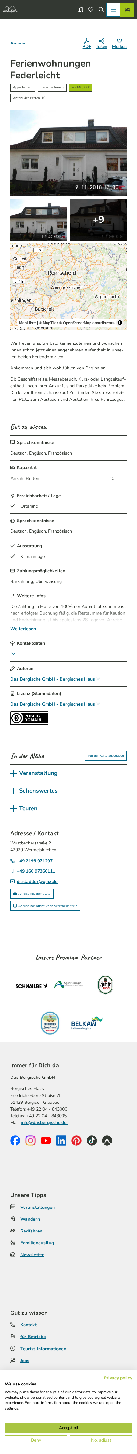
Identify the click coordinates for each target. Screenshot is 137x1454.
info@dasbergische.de (44, 1122)
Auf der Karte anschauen (106, 756)
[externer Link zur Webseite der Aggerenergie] (68, 986)
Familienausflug (37, 1243)
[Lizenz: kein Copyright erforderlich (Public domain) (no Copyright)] (29, 723)
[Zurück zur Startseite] (10, 9)
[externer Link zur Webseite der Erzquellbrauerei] (50, 1023)
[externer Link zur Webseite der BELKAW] (86, 1023)
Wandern (30, 1219)
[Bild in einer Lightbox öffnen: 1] (68, 153)
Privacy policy (118, 1378)
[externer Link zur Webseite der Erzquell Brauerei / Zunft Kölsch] (105, 986)
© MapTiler (48, 323)
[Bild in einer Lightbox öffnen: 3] (98, 220)
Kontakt (28, 1325)
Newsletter (32, 1255)
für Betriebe (33, 1337)
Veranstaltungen (37, 1207)
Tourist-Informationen (43, 1349)
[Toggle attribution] (120, 323)
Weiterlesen (23, 629)
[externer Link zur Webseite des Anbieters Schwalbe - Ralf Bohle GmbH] (31, 986)
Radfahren (31, 1231)
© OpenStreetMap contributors (87, 323)
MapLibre (27, 323)
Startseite (17, 43)
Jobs (24, 1361)
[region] (68, 286)
